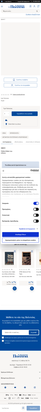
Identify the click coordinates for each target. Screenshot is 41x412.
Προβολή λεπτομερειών (27, 229)
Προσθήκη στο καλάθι (25, 131)
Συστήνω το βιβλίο (22, 80)
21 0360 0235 (36, 1)
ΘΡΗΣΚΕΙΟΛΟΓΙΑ (14, 19)
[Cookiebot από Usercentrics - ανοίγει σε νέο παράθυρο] (30, 170)
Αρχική (3, 19)
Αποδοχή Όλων (20, 234)
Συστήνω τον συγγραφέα (22, 85)
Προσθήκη (33, 408)
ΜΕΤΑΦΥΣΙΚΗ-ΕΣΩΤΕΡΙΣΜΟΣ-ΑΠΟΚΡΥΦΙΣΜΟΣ (14, 156)
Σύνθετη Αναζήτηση (33, 15)
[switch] (36, 209)
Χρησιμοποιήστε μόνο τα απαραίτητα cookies (20, 240)
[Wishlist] (30, 6)
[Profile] (34, 6)
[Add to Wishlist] (23, 408)
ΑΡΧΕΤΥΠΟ (9, 109)
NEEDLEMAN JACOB (8, 99)
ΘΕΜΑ (7, 19)
